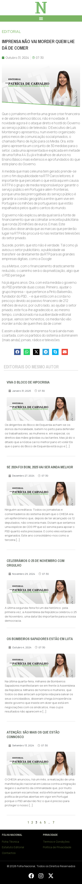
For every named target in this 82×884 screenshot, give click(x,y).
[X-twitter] (50, 875)
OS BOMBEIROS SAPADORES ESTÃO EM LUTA (40, 639)
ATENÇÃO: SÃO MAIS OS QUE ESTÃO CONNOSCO (33, 734)
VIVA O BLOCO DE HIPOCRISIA (28, 382)
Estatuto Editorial (13, 847)
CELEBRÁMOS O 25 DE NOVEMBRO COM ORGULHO (35, 563)
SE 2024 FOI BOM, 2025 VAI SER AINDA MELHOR (40, 467)
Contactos (9, 853)
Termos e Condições (56, 841)
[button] (41, 18)
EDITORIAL (11, 31)
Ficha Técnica (10, 841)
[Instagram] (41, 875)
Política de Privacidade (57, 847)
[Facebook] (31, 875)
